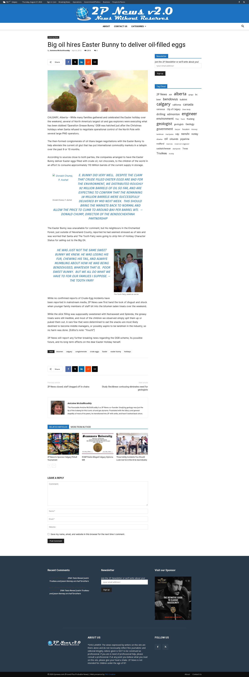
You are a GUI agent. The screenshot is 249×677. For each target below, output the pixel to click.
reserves (169, 144)
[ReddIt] (88, 62)
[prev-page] (49, 465)
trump (171, 154)
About (106, 26)
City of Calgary (173, 109)
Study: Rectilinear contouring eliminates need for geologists (125, 388)
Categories (137, 26)
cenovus (160, 109)
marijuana (169, 134)
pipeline (184, 138)
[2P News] (124, 14)
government (164, 128)
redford (160, 143)
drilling (160, 114)
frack (183, 119)
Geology (190, 124)
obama (159, 139)
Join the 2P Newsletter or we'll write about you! (177, 61)
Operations (77, 2)
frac (177, 119)
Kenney (194, 129)
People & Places (118, 2)
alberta (180, 93)
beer (158, 99)
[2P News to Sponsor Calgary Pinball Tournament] (63, 444)
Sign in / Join (51, 2)
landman (160, 134)
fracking (190, 118)
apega (190, 94)
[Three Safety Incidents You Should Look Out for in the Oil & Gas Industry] (132, 444)
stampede (176, 149)
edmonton (173, 114)
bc (196, 94)
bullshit (183, 99)
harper (177, 129)
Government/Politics (92, 2)
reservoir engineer (182, 144)
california (176, 104)
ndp (177, 134)
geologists (179, 124)
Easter (104, 351)
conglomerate (81, 351)
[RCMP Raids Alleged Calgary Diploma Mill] (97, 444)
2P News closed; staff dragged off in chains (68, 386)
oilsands (174, 139)
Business (106, 2)
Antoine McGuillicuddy (60, 50)
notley (194, 134)
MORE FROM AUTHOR (81, 427)
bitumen (59, 351)
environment (165, 118)
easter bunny (116, 351)
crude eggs (94, 351)
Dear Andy (186, 109)
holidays (127, 351)
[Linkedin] (81, 62)
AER (170, 94)
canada (188, 104)
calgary (69, 351)
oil (166, 138)
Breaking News (64, 2)
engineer (189, 113)
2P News (161, 94)
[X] (244, 2)
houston (185, 129)
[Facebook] (239, 2)
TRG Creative (110, 674)
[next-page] (54, 465)
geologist (164, 123)
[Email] (95, 62)
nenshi (185, 133)
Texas (185, 148)
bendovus (170, 99)
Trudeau (161, 153)
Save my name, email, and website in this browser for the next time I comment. (88, 534)
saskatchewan (163, 148)
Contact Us (120, 26)
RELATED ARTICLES (58, 427)
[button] (242, 26)
